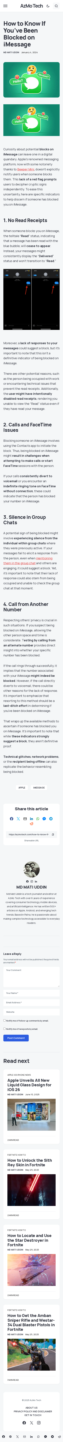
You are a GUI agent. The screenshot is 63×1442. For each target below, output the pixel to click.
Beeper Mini (25, 169)
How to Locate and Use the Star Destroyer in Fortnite (29, 1240)
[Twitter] (31, 1422)
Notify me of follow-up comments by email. (27, 1020)
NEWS (28, 1074)
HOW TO (22, 1154)
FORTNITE (12, 1154)
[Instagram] (38, 1422)
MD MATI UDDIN (31, 887)
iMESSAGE (39, 787)
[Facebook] (24, 1422)
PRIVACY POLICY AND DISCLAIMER (33, 1411)
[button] (5, 6)
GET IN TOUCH (32, 1415)
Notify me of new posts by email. (22, 1029)
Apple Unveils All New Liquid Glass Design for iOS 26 (29, 1084)
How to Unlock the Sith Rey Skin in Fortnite (29, 1162)
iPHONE (21, 1074)
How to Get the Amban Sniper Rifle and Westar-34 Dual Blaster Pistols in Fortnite (31, 1322)
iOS (15, 1074)
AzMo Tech (31, 5)
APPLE (21, 787)
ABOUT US (31, 1408)
